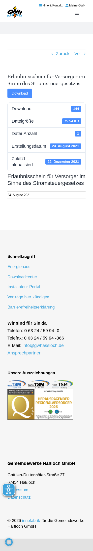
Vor (77, 53)
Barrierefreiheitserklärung (31, 307)
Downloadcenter (22, 277)
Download (20, 93)
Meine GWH (77, 5)
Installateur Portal (23, 286)
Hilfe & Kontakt (52, 5)
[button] (9, 542)
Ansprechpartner (23, 352)
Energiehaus (19, 266)
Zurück (62, 53)
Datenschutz (19, 497)
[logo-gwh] (14, 6)
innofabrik (31, 520)
